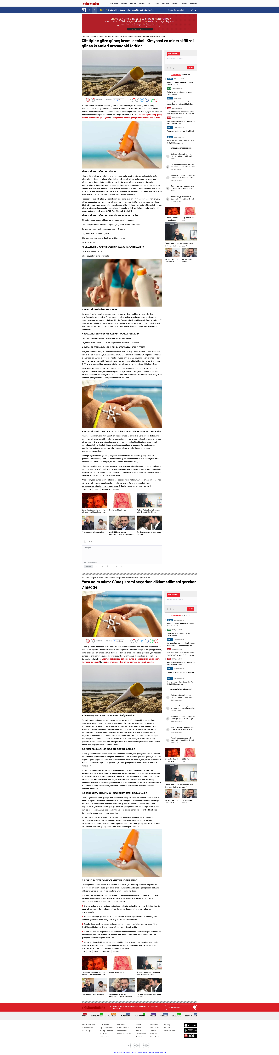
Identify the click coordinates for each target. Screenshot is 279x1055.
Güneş (96, 489)
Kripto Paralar (191, 1015)
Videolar (175, 3)
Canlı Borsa (121, 1025)
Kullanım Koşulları (153, 1052)
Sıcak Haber (154, 1037)
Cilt (90, 489)
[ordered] (108, 566)
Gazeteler (193, 3)
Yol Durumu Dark (88, 1028)
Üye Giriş (167, 1025)
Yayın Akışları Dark (106, 1028)
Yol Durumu (176, 1015)
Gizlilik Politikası (131, 1052)
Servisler (124, 3)
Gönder (88, 566)
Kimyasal (116, 489)
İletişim (123, 1052)
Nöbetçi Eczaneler (106, 1031)
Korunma (116, 951)
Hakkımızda (116, 1052)
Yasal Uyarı (163, 1052)
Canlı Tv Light (86, 1031)
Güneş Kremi (106, 489)
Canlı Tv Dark (104, 1025)
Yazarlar (184, 3)
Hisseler (152, 1015)
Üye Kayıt (167, 1028)
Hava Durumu (125, 1015)
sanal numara (104, 1037)
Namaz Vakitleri (97, 1015)
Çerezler (139, 1052)
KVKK (145, 1052)
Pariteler (164, 1015)
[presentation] (89, 10)
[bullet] (111, 566)
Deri (90, 951)
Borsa (84, 1015)
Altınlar (138, 1025)
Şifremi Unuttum (169, 1031)
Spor (150, 3)
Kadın (157, 3)
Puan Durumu (140, 1015)
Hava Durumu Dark (88, 1025)
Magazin (93, 36)
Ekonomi (142, 3)
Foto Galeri (165, 3)
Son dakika (176, 10)
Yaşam (101, 36)
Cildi (84, 489)
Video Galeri (154, 1028)
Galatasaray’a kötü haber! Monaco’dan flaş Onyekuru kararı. (131, 10)
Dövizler (138, 1028)
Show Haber (85, 36)
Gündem (133, 3)
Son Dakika (114, 3)
